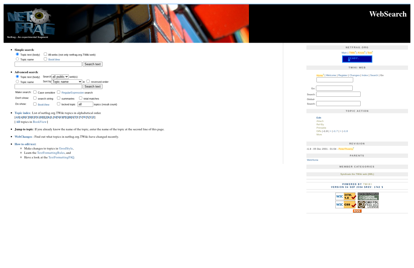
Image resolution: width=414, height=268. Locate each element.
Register (342, 75)
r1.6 (346, 131)
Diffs (318, 131)
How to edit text (25, 144)
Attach (320, 121)
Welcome (331, 75)
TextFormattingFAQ (61, 157)
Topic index (22, 112)
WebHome (312, 160)
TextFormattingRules (51, 152)
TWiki (367, 184)
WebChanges (23, 136)
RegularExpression (73, 92)
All (17, 117)
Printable (321, 127)
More (319, 134)
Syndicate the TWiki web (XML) (357, 174)
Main (344, 52)
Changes (355, 75)
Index (365, 75)
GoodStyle (66, 148)
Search (374, 75)
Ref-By (320, 124)
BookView (54, 59)
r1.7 (336, 131)
